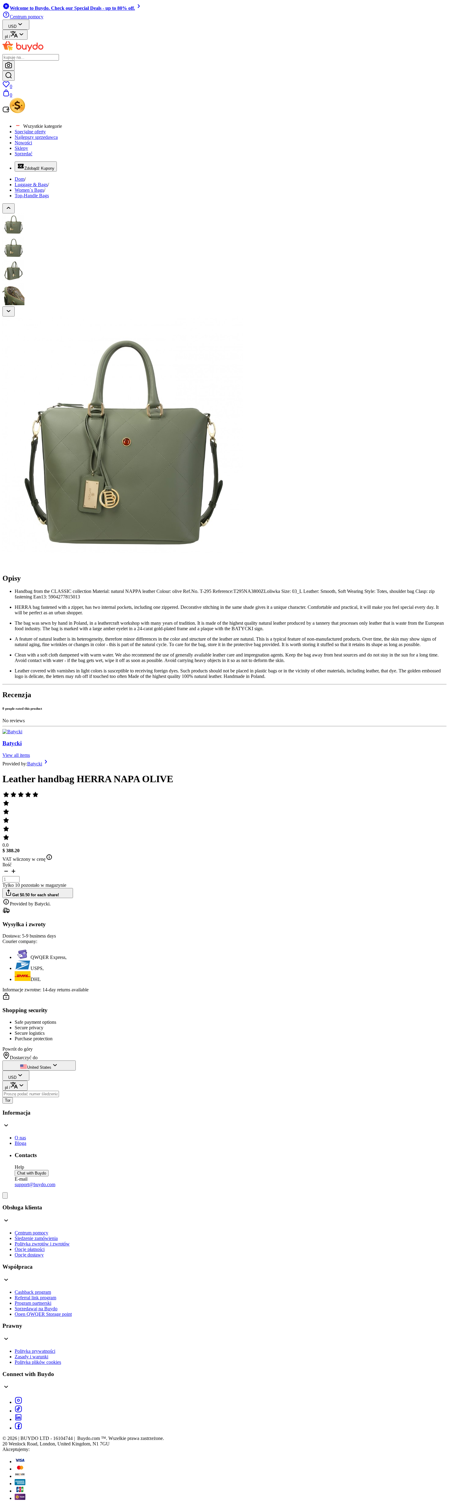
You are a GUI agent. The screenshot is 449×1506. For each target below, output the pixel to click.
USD (12, 26)
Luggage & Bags (31, 184)
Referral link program (35, 1297)
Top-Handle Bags (32, 195)
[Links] (5, 1195)
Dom (19, 179)
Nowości (23, 142)
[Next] (8, 311)
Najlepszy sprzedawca (36, 137)
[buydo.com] (22, 51)
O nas (20, 1137)
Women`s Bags (29, 190)
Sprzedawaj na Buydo (36, 1308)
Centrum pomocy (31, 1232)
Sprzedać (23, 153)
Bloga (20, 1143)
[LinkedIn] (18, 1419)
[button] (6, 873)
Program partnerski (33, 1303)
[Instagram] (18, 1402)
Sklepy (21, 148)
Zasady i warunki (31, 1356)
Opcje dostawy (29, 1254)
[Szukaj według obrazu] (8, 66)
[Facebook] (18, 1427)
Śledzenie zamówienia (36, 1238)
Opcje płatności (30, 1249)
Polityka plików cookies (38, 1362)
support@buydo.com (35, 1184)
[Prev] (8, 208)
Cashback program (33, 1292)
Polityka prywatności (35, 1351)
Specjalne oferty (30, 131)
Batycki (12, 743)
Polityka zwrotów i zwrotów (42, 1243)
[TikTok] (18, 1410)
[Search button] (8, 76)
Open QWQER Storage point (43, 1314)
